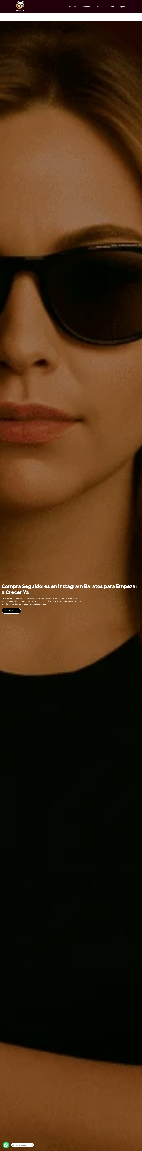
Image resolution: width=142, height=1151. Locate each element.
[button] (6, 1145)
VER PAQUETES (11, 611)
